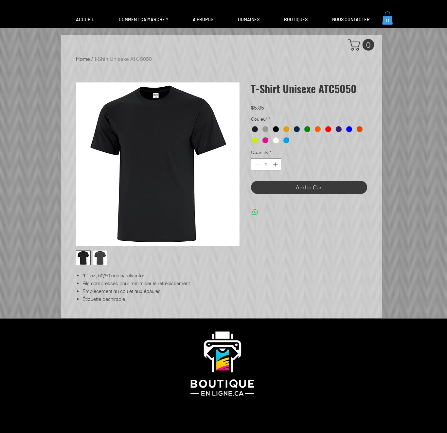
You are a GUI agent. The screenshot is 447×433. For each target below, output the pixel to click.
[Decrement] (256, 164)
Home (83, 59)
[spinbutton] (266, 164)
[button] (248, 19)
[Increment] (276, 164)
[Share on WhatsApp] (255, 212)
